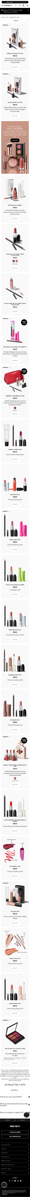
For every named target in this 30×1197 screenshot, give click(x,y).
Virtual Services (5, 1156)
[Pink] (17, 261)
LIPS (7, 17)
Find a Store (4, 1152)
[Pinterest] (20, 1181)
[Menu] (27, 5)
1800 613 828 (9, 2)
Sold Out (15, 67)
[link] (15, 38)
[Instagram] (18, 1181)
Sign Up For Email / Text (7, 1164)
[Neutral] (13, 261)
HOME (3, 17)
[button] (27, 5)
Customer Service (6, 1144)
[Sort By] (21, 21)
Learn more (4, 1194)
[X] (12, 1181)
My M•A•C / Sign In (6, 1168)
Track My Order (15, 1132)
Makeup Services (5, 1160)
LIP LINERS (3, 1076)
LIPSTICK (18, 1071)
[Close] (26, 1192)
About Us (3, 1148)
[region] (15, 1192)
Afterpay (3, 1172)
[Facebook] (9, 1181)
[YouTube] (15, 1181)
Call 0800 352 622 (15, 1136)
